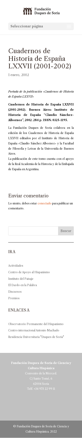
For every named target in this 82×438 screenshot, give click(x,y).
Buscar (66, 231)
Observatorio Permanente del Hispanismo (36, 324)
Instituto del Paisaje (20, 278)
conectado (44, 203)
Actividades (15, 265)
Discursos (15, 291)
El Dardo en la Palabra (22, 285)
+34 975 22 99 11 (44, 388)
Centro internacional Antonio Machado (33, 330)
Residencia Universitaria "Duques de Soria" (36, 337)
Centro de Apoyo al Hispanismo (29, 272)
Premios (14, 298)
